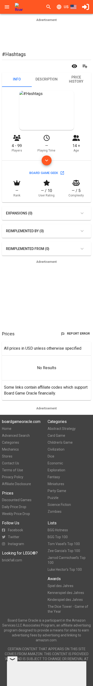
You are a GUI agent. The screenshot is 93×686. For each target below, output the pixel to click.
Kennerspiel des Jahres (66, 593)
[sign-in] (85, 6)
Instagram (16, 544)
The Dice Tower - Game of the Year (68, 609)
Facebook (15, 530)
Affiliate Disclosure (16, 484)
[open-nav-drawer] (7, 7)
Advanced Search (16, 436)
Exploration (56, 470)
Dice (51, 456)
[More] (47, 160)
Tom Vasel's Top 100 (64, 544)
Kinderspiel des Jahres (65, 600)
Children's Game (60, 442)
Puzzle (53, 498)
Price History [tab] (76, 79)
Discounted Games (16, 500)
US (66, 7)
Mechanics (10, 449)
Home (6, 429)
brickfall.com (12, 560)
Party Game (57, 491)
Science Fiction (59, 505)
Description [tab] (46, 79)
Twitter (13, 537)
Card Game (56, 436)
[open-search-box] (49, 7)
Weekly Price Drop (16, 514)
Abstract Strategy (62, 429)
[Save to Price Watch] (74, 66)
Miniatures (56, 484)
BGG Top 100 (58, 537)
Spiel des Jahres (60, 586)
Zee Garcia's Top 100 (64, 551)
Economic (55, 463)
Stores (7, 456)
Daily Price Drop (14, 507)
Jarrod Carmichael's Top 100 (67, 560)
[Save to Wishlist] (85, 66)
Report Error (78, 333)
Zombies (55, 512)
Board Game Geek (43, 173)
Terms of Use (12, 470)
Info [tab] (17, 79)
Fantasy (54, 477)
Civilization (56, 449)
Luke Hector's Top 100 (65, 570)
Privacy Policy (12, 477)
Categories (10, 442)
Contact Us (10, 463)
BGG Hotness (58, 530)
